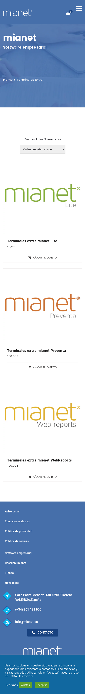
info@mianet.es (26, 622)
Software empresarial (18, 553)
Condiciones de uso (17, 521)
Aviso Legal (12, 511)
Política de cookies (17, 541)
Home (8, 79)
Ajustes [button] (25, 684)
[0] (68, 14)
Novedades (12, 582)
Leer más (12, 685)
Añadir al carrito (45, 257)
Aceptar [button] (42, 684)
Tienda (9, 572)
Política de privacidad (18, 531)
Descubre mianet (15, 563)
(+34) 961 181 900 (28, 609)
